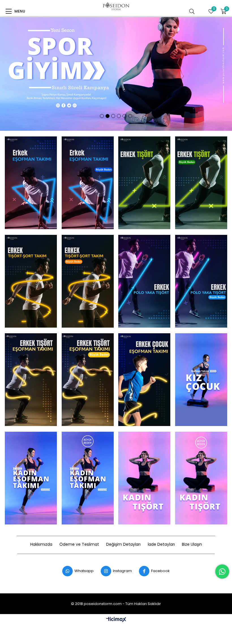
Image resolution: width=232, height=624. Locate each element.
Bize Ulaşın (192, 544)
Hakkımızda (41, 544)
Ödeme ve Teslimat (79, 544)
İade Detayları (161, 544)
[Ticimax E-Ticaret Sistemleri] (116, 620)
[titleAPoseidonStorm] (87, 182)
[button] (102, 116)
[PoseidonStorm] (31, 182)
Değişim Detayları (123, 544)
